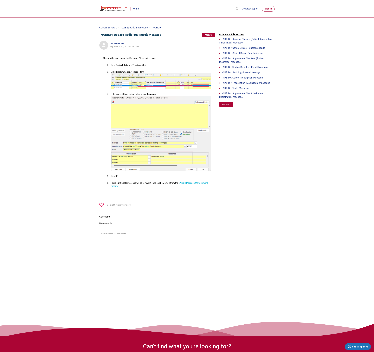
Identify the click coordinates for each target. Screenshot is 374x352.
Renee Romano (117, 43)
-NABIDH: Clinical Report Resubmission (242, 53)
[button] (235, 9)
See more (226, 104)
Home (136, 8)
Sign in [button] (268, 8)
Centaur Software (108, 27)
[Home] (113, 8)
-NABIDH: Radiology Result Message (241, 72)
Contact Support (250, 8)
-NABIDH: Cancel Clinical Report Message (243, 48)
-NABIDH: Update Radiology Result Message (245, 67)
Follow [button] (208, 35)
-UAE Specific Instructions (134, 27)
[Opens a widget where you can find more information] (358, 347)
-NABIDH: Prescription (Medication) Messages (246, 83)
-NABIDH (156, 27)
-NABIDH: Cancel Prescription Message (242, 77)
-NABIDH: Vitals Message (235, 88)
